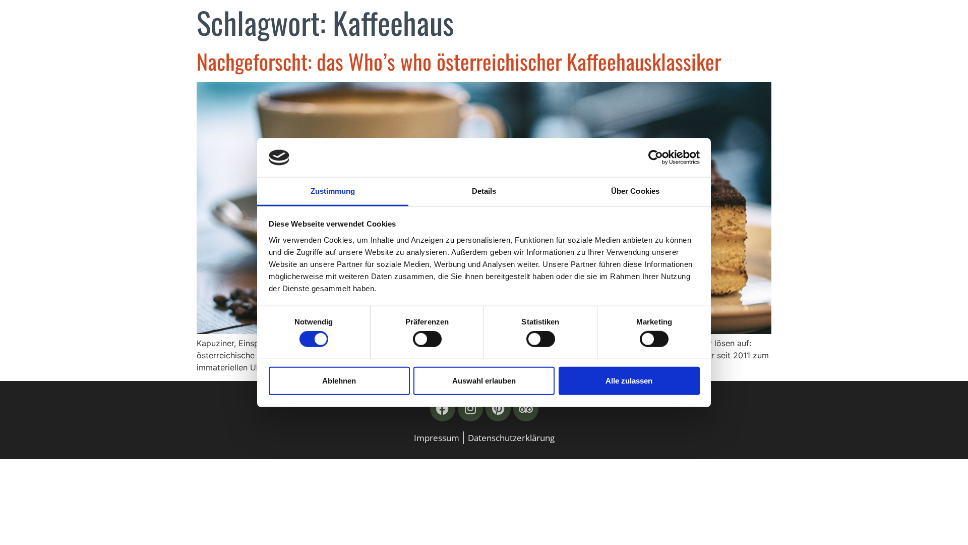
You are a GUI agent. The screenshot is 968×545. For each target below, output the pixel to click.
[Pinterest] (498, 408)
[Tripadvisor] (525, 408)
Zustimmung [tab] (333, 191)
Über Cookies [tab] (635, 191)
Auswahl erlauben (484, 380)
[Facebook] (442, 408)
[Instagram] (470, 408)
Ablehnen (339, 380)
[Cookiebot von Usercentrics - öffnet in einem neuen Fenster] (656, 157)
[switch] (427, 339)
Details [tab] (484, 191)
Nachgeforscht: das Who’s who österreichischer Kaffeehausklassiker (459, 61)
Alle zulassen (629, 380)
